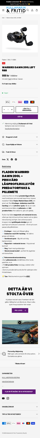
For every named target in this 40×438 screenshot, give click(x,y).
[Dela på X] (8, 159)
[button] (36, 10)
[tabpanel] (20, 224)
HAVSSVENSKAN (8, 382)
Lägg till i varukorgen (26, 109)
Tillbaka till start (20, 363)
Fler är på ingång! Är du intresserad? (19, 391)
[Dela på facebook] (12, 159)
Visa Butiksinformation (12, 129)
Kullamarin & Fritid (11, 433)
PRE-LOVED (18, 310)
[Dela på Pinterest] (16, 159)
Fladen (4, 60)
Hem (3, 17)
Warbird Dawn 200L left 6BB (13, 17)
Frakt (9, 79)
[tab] (6, 166)
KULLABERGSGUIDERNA (11, 377)
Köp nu (20, 117)
